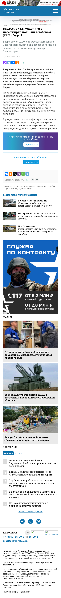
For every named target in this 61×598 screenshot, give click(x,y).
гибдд (11, 188)
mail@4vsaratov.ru (15, 541)
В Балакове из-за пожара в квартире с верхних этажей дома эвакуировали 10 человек (33, 494)
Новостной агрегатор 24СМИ (30, 512)
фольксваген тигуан (12, 186)
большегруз (26, 188)
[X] (15, 174)
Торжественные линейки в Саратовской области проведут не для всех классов (32, 463)
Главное (7, 317)
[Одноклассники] (17, 62)
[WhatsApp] (23, 174)
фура (17, 188)
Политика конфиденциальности (16, 592)
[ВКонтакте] (13, 62)
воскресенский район (33, 186)
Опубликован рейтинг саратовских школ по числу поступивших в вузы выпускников (31, 483)
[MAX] (5, 62)
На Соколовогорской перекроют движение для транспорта (28, 504)
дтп (45, 186)
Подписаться (31, 144)
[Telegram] (9, 62)
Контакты (10, 532)
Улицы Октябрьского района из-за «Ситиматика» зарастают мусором (30, 473)
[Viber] (19, 174)
